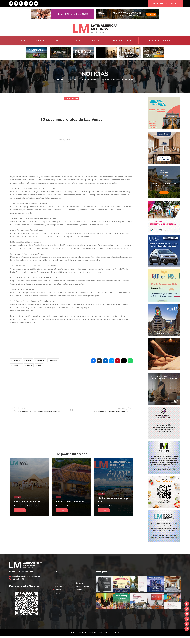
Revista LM (96, 40)
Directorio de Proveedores (157, 40)
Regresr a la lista (71, 409)
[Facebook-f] (11, 3)
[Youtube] (36, 3)
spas (39, 365)
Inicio (22, 40)
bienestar (16, 360)
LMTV (77, 40)
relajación (53, 360)
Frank (75, 140)
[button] (93, 360)
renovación (17, 365)
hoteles (28, 360)
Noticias (60, 40)
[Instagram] (16, 3)
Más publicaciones (122, 40)
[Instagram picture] (104, 584)
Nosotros (40, 40)
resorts (29, 365)
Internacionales (71, 99)
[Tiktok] (31, 3)
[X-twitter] (26, 3)
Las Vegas (41, 360)
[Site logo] (95, 28)
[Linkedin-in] (21, 3)
